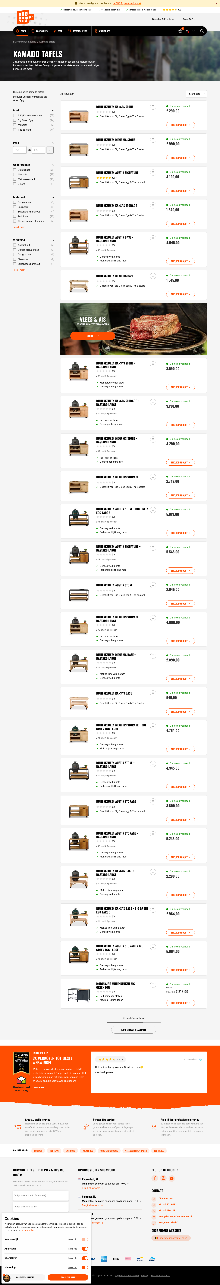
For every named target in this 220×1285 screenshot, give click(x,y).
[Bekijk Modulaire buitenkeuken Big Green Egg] (133, 993)
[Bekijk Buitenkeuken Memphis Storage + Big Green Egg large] (133, 737)
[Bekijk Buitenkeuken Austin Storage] (133, 810)
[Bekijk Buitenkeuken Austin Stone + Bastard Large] (133, 775)
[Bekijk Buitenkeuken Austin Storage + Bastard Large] (133, 845)
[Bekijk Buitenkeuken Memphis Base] (133, 285)
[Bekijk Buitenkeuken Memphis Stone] (133, 148)
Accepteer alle (68, 1277)
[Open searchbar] (202, 31)
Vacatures (88, 1150)
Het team (54, 1150)
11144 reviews (191, 1059)
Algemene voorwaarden (127, 1275)
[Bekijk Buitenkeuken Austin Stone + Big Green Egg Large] (133, 521)
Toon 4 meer (19, 270)
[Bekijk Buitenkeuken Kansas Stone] (133, 115)
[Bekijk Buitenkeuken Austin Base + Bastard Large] (133, 249)
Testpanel (159, 1150)
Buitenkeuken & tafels (24, 41)
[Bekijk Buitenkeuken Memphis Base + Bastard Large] (133, 667)
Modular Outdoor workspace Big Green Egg (30, 98)
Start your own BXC (160, 1275)
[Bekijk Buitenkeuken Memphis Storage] (133, 486)
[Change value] (50, 149)
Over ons (70, 1150)
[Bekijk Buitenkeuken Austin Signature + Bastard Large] (133, 559)
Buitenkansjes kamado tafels (28, 92)
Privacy (144, 1275)
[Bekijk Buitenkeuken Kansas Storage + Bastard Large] (133, 413)
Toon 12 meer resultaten (134, 1029)
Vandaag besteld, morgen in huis (142, 10)
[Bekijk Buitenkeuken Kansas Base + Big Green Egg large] (133, 921)
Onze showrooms (109, 1150)
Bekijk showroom (91, 1188)
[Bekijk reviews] (171, 9)
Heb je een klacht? (169, 1222)
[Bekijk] (133, 329)
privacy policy (27, 1230)
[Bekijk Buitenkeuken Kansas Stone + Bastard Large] (133, 375)
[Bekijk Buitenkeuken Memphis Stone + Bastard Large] (133, 451)
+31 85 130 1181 (168, 1210)
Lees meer (26, 69)
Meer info (72, 1239)
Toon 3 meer (19, 227)
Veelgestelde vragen (136, 1150)
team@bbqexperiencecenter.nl (175, 1216)
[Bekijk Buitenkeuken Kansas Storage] (133, 214)
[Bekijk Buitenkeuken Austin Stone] (133, 594)
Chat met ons (166, 1198)
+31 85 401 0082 (168, 1204)
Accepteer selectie (25, 1277)
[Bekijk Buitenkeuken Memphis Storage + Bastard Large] (133, 629)
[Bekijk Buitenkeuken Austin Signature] (133, 181)
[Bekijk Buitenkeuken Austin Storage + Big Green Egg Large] (133, 958)
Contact (38, 1150)
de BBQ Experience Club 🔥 (127, 3)
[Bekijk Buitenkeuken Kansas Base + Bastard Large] (133, 883)
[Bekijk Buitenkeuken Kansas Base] (133, 702)
